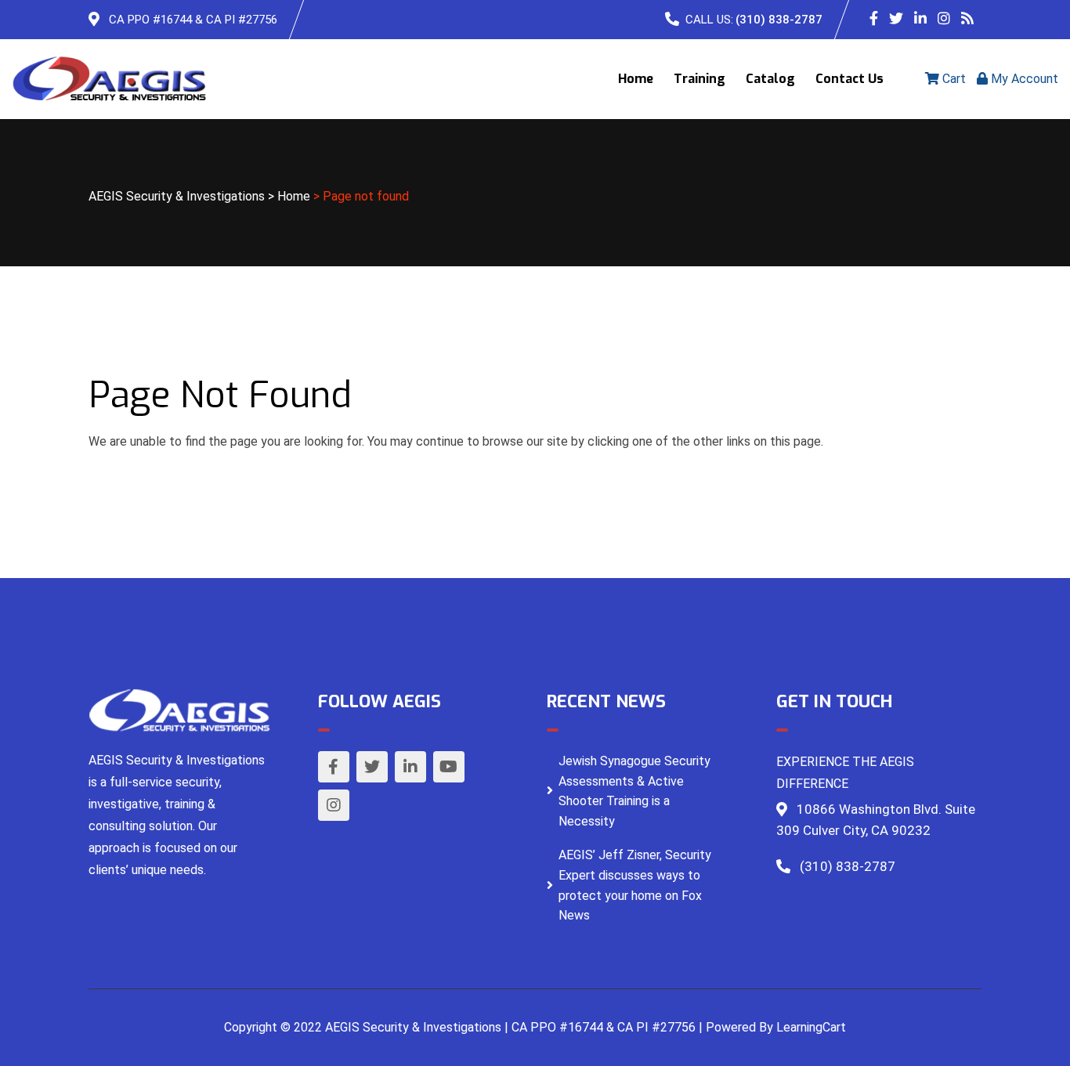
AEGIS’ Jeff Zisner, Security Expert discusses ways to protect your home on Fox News (634, 885)
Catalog (770, 78)
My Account (1023, 78)
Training (699, 78)
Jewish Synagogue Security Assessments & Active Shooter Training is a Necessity (634, 791)
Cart (952, 78)
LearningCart (811, 1027)
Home (635, 78)
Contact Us (849, 78)
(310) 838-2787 (779, 20)
